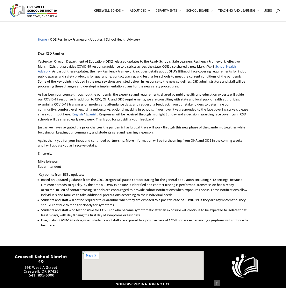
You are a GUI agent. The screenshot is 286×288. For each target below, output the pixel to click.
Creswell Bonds (107, 10)
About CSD (138, 10)
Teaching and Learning (236, 10)
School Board (197, 10)
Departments (166, 10)
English (77, 114)
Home (42, 39)
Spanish (91, 114)
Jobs (268, 10)
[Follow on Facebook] (217, 283)
